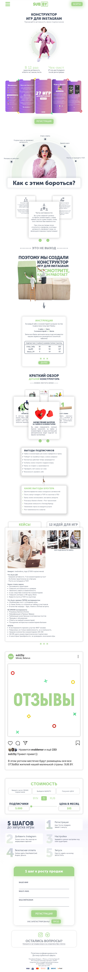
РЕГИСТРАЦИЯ (44, 913)
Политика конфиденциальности (44, 953)
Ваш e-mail (24, 891)
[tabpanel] (44, 336)
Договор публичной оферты (44, 955)
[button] (40, 240)
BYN (35, 798)
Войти (77, 4)
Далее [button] (44, 362)
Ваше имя (23, 882)
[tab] (25, 525)
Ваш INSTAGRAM (26, 900)
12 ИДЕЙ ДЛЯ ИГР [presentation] (63, 525)
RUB (52, 798)
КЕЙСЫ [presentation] (25, 525)
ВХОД (56, 921)
